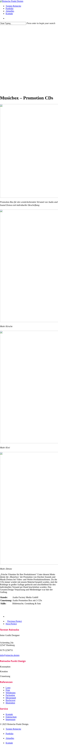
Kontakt (9, 743)
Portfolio (9, 733)
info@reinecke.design (9, 655)
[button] (1, 747)
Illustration (10, 703)
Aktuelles (10, 738)
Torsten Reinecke (13, 729)
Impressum (10, 719)
